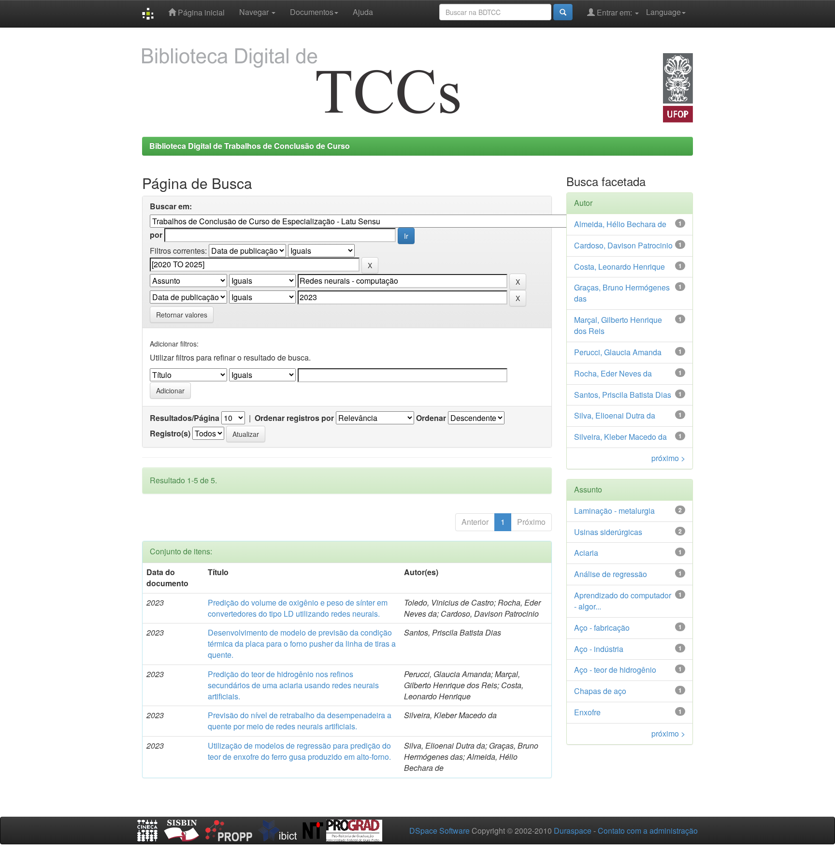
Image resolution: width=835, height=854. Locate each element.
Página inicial (200, 12)
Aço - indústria (598, 648)
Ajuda (363, 11)
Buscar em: (171, 206)
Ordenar (431, 418)
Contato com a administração (648, 830)
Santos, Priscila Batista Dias (622, 394)
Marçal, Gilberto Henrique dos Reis (618, 325)
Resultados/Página (184, 418)
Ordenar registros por (294, 418)
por (156, 235)
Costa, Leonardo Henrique (619, 266)
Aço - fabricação (602, 627)
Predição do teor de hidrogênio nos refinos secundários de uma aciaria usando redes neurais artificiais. (293, 685)
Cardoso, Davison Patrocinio (623, 245)
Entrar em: (614, 12)
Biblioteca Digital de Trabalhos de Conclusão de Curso (249, 145)
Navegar (255, 11)
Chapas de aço (600, 690)
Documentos (311, 11)
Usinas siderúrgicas (608, 531)
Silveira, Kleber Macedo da (620, 436)
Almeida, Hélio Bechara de (620, 224)
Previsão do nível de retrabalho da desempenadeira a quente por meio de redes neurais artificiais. (299, 720)
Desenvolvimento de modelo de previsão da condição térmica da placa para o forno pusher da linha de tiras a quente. (302, 643)
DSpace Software (439, 830)
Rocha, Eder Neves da (613, 373)
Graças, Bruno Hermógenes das (622, 293)
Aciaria (586, 552)
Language (663, 11)
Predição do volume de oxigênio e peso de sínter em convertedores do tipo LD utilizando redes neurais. (298, 608)
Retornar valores (181, 314)
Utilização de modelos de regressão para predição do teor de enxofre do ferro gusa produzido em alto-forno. (299, 751)
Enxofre (587, 712)
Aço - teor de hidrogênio (615, 669)
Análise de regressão (610, 573)
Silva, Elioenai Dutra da (614, 415)
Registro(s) (170, 433)
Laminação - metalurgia (614, 510)
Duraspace (572, 830)
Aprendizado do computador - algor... (622, 601)
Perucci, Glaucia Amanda (618, 352)
